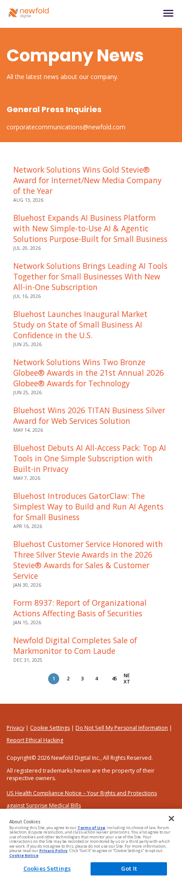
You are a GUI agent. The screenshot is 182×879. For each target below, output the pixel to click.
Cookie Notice (23, 855)
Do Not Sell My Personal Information (122, 728)
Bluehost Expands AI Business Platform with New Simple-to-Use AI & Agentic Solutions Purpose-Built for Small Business (90, 228)
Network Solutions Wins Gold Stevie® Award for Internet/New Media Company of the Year (87, 180)
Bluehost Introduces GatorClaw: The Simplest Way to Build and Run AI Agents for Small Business (88, 506)
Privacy (15, 728)
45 (114, 678)
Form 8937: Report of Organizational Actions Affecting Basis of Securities (80, 608)
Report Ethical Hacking (35, 740)
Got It (129, 868)
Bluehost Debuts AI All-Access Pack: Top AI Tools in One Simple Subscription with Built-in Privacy (89, 458)
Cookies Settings (47, 868)
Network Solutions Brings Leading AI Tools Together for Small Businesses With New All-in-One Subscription (90, 276)
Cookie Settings (50, 728)
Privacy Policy (53, 850)
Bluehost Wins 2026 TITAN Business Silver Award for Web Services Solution (89, 415)
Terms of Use (91, 827)
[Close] (171, 818)
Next (127, 678)
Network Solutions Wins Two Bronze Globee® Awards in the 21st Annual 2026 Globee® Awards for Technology (88, 373)
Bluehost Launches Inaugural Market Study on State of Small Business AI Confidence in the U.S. (80, 324)
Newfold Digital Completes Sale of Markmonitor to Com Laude (75, 645)
